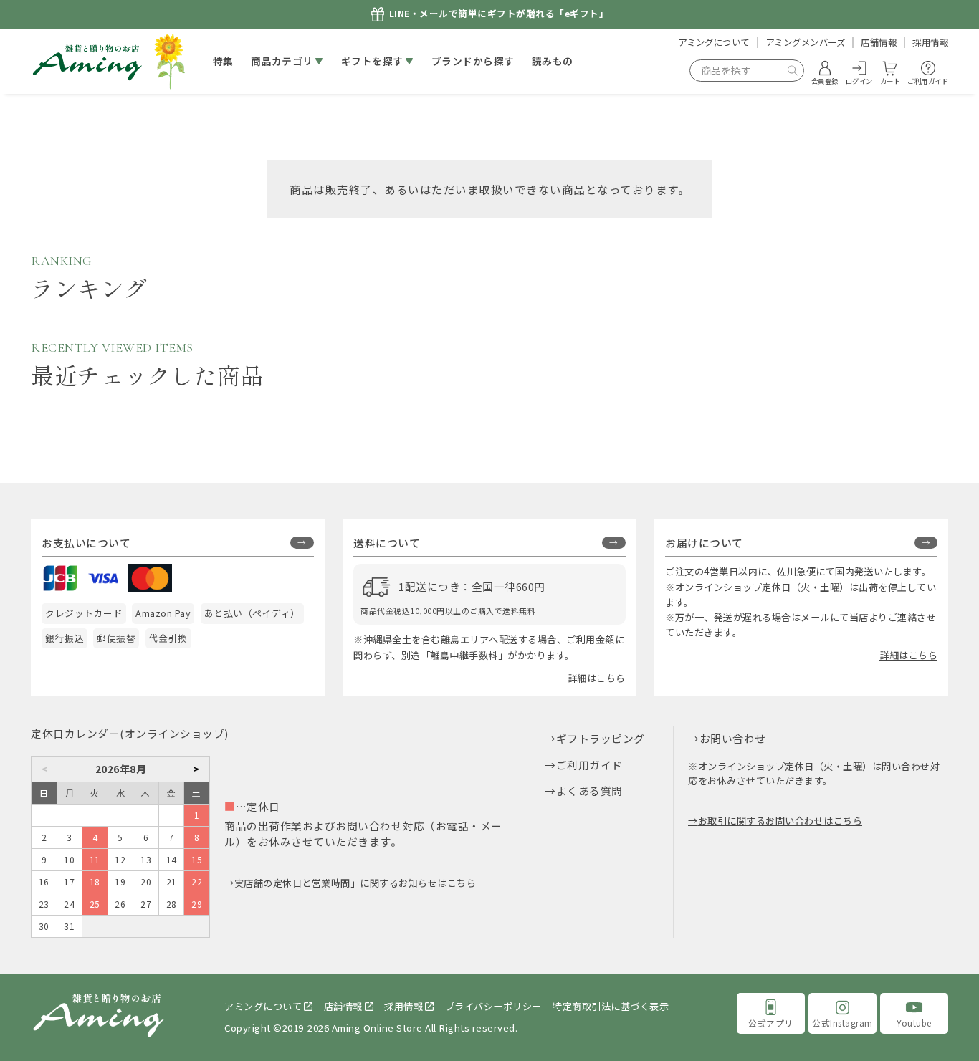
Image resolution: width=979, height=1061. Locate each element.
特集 (223, 61)
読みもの (552, 61)
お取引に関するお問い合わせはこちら (780, 820)
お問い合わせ (732, 738)
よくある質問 (589, 790)
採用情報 (930, 42)
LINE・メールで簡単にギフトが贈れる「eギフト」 (499, 14)
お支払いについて (86, 542)
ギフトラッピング (600, 738)
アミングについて (714, 42)
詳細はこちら (597, 678)
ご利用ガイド (589, 764)
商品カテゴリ (282, 61)
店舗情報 (879, 42)
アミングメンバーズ (805, 42)
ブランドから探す (473, 61)
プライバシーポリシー (493, 1006)
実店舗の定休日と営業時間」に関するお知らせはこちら (355, 883)
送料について (386, 542)
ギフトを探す (372, 61)
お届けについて (704, 542)
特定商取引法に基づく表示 (611, 1006)
